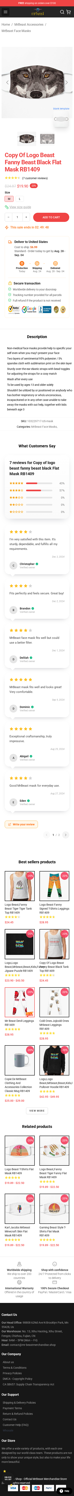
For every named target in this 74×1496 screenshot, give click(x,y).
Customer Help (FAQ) (16, 1424)
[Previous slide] (8, 82)
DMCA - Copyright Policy (17, 1378)
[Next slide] (66, 82)
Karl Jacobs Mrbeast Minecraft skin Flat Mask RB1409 (17, 1231)
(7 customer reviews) (35, 178)
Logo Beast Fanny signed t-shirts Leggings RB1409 (54, 908)
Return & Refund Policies (18, 1413)
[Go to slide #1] (26, 139)
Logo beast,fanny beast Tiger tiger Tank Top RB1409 (18, 908)
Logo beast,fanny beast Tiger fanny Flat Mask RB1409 (53, 1173)
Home (6, 24)
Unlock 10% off (8, 1478)
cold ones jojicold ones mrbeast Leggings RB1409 (54, 1024)
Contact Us (9, 1419)
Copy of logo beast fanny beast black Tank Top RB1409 (54, 966)
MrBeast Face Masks (16, 31)
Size (7, 192)
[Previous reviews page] (46, 834)
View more (37, 1110)
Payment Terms (12, 1408)
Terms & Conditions (14, 1367)
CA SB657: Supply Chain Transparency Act (28, 1384)
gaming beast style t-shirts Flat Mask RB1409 (52, 1231)
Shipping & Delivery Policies (19, 1402)
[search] (62, 12)
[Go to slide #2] (47, 139)
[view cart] (68, 12)
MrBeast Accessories (28, 24)
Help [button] (67, 1491)
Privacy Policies (12, 1373)
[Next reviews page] (65, 834)
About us (8, 1362)
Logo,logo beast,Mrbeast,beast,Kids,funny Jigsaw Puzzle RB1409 (25, 966)
